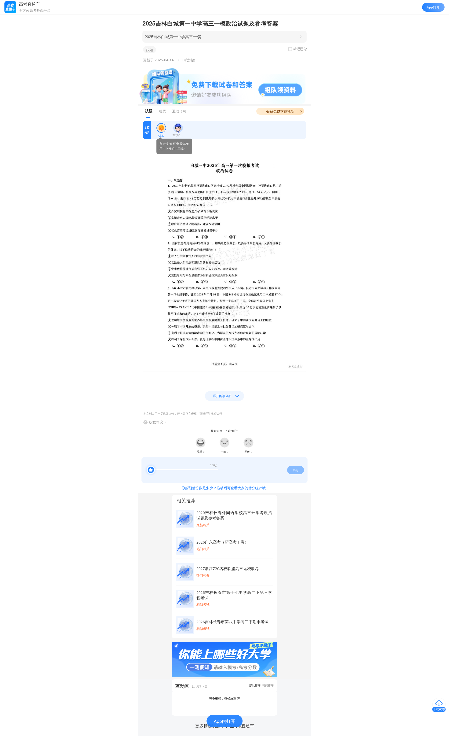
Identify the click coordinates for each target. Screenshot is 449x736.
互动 (180, 110)
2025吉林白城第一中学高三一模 (173, 36)
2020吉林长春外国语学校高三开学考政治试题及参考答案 (234, 515)
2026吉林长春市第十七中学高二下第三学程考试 (234, 595)
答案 (162, 110)
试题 (148, 111)
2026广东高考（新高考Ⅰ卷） (222, 542)
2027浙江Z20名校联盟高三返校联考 (227, 569)
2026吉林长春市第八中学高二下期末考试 (232, 622)
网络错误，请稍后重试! (224, 698)
